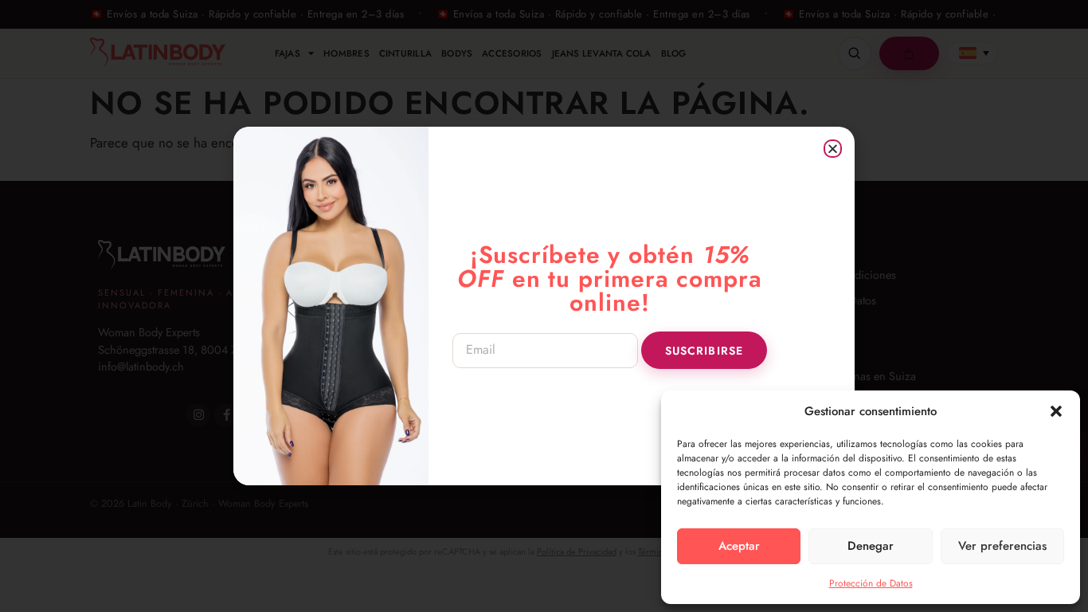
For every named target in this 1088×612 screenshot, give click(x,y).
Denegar (870, 546)
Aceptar (739, 546)
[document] (544, 306)
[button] (1056, 411)
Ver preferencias (1002, 546)
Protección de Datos (871, 583)
